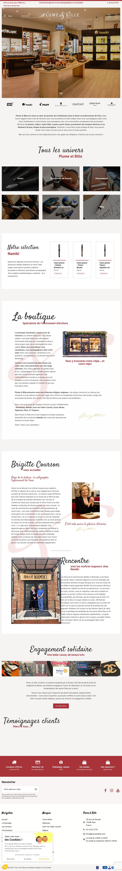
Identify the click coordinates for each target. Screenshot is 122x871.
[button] (5, 867)
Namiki (56, 270)
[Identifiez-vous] (109, 16)
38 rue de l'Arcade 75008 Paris (15, 3)
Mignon (45, 830)
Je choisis (27, 859)
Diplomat (46, 823)
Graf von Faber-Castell (51, 826)
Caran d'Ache (47, 819)
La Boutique (7, 823)
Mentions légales (35, 868)
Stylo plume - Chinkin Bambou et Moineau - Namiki (59, 267)
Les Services (6, 826)
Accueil (4, 819)
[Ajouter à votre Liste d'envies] (64, 248)
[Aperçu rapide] (64, 252)
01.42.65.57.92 (113, 3)
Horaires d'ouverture (12, 6)
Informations (7, 830)
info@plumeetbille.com (95, 834)
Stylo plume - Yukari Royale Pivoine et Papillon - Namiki (82, 268)
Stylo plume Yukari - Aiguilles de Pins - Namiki (105, 267)
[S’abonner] (36, 789)
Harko (49, 868)
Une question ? (108, 767)
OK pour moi (44, 859)
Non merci (11, 859)
